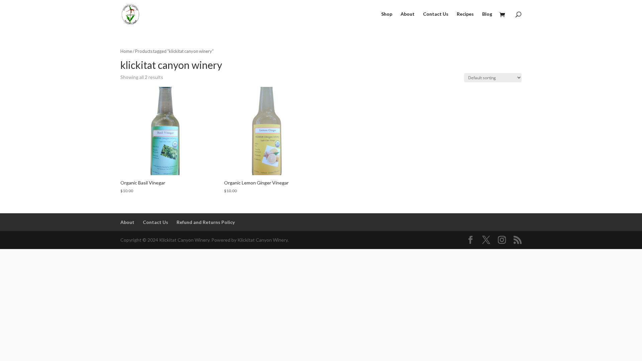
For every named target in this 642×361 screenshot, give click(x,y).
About (408, 14)
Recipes (465, 14)
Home (126, 51)
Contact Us (435, 14)
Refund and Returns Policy (206, 222)
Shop (386, 14)
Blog (487, 14)
